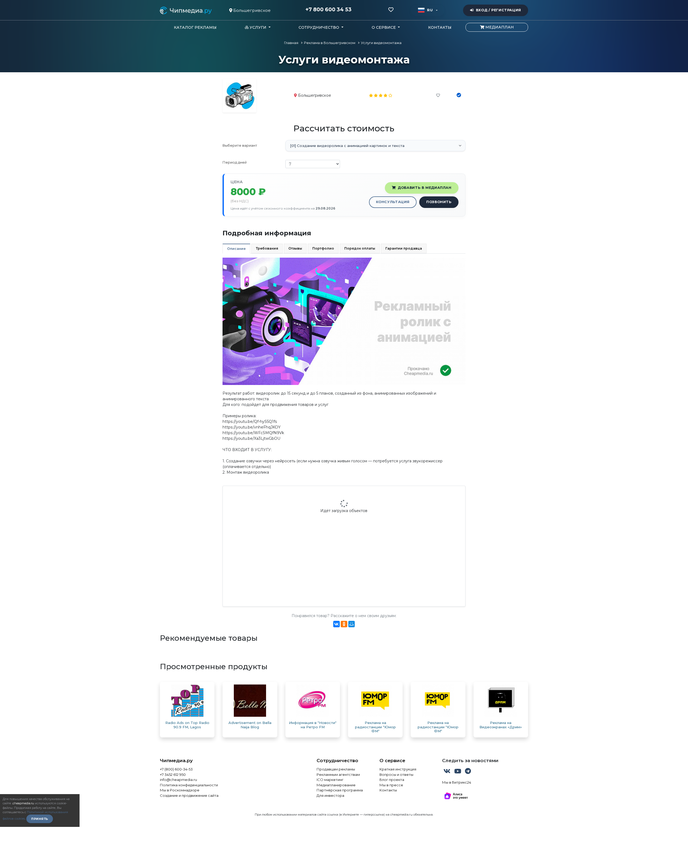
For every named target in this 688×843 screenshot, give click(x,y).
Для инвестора (330, 795)
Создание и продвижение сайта (189, 795)
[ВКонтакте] (336, 624)
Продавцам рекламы (336, 769)
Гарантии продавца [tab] (403, 248)
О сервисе (392, 760)
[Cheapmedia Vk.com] (447, 772)
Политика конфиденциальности (189, 785)
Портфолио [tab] (323, 248)
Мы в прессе (391, 785)
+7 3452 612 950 (173, 774)
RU (430, 10)
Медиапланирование (336, 785)
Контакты (440, 27)
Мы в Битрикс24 (456, 782)
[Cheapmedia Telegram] (468, 772)
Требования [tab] (267, 248)
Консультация (393, 202)
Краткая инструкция (397, 769)
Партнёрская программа (340, 790)
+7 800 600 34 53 (328, 9)
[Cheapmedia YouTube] (458, 772)
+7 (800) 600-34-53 (176, 769)
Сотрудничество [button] (319, 27)
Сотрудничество (337, 760)
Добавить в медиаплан (425, 188)
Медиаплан (499, 27)
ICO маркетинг (330, 779)
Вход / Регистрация (498, 10)
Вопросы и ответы (396, 774)
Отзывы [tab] (295, 248)
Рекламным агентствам (338, 774)
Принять (39, 819)
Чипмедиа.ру (176, 760)
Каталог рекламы (195, 27)
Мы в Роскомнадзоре (179, 790)
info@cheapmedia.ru (178, 779)
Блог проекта (391, 779)
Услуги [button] (258, 27)
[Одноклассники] (344, 624)
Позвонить (439, 202)
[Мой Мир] (351, 624)
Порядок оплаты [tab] (359, 248)
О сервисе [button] (384, 27)
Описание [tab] (236, 249)
